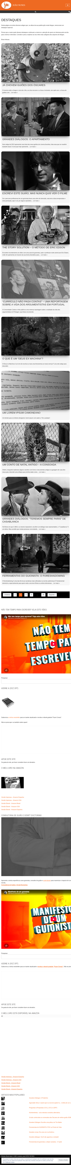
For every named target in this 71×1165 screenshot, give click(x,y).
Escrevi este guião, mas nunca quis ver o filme (34, 193)
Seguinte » (52, 594)
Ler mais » (14, 92)
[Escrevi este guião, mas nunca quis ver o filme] (35, 170)
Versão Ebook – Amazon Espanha (11, 809)
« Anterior (7, 594)
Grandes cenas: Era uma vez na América (41, 1132)
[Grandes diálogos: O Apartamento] (35, 116)
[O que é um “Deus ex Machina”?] (35, 336)
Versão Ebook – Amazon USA (10, 806)
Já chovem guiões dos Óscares (23, 85)
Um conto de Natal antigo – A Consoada (29, 464)
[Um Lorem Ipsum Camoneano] (35, 390)
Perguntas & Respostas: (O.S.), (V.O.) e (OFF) (43, 1107)
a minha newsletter (14, 717)
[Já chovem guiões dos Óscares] (35, 62)
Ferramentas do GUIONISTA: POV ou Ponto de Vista (45, 1127)
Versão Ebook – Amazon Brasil (10, 803)
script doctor (47, 880)
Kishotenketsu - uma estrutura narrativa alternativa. (44, 1112)
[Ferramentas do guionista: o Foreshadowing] (35, 553)
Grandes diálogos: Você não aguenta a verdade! (44, 1137)
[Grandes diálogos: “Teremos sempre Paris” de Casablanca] (35, 496)
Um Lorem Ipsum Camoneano (21, 412)
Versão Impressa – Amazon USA (11, 800)
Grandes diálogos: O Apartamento (26, 139)
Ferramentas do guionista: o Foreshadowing (33, 575)
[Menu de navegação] (68, 5)
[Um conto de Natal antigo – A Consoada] (35, 442)
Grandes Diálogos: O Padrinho (38, 1098)
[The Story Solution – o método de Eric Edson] (35, 225)
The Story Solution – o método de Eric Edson (33, 247)
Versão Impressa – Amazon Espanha (12, 797)
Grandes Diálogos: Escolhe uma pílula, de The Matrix (45, 1122)
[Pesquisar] (35, 11)
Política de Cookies (9, 1162)
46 (43, 594)
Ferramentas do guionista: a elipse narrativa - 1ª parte (45, 1142)
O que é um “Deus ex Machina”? (22, 358)
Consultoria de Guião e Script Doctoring (14, 885)
